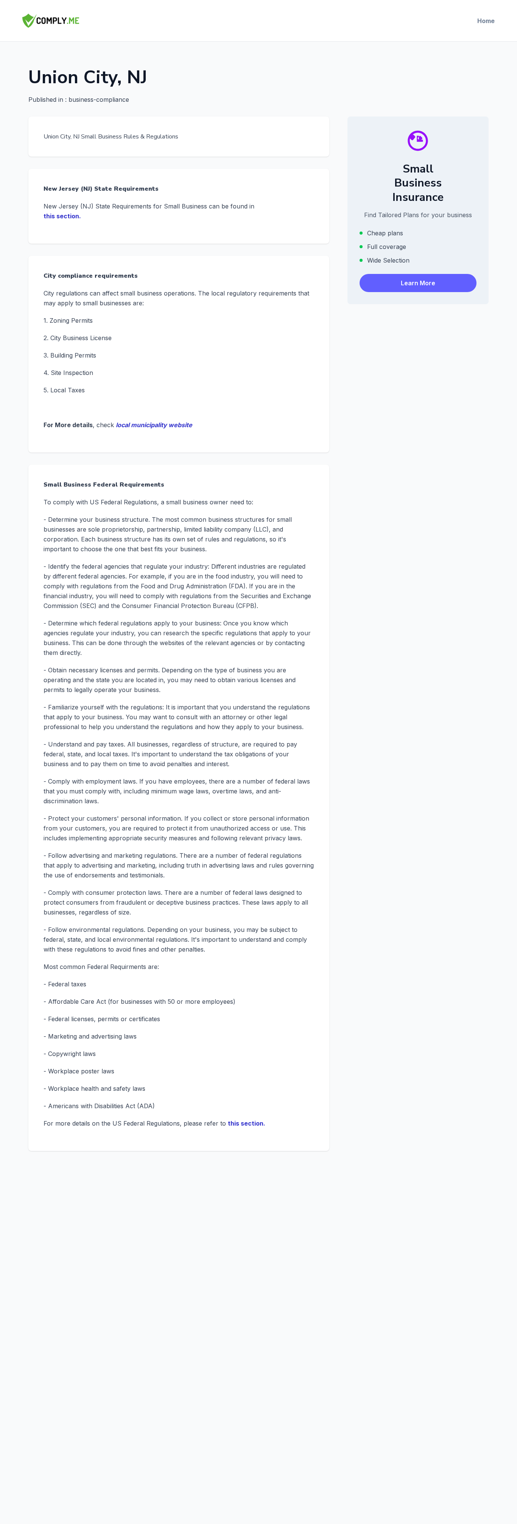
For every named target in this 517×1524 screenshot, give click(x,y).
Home (486, 21)
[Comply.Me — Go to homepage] (50, 20)
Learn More (418, 283)
